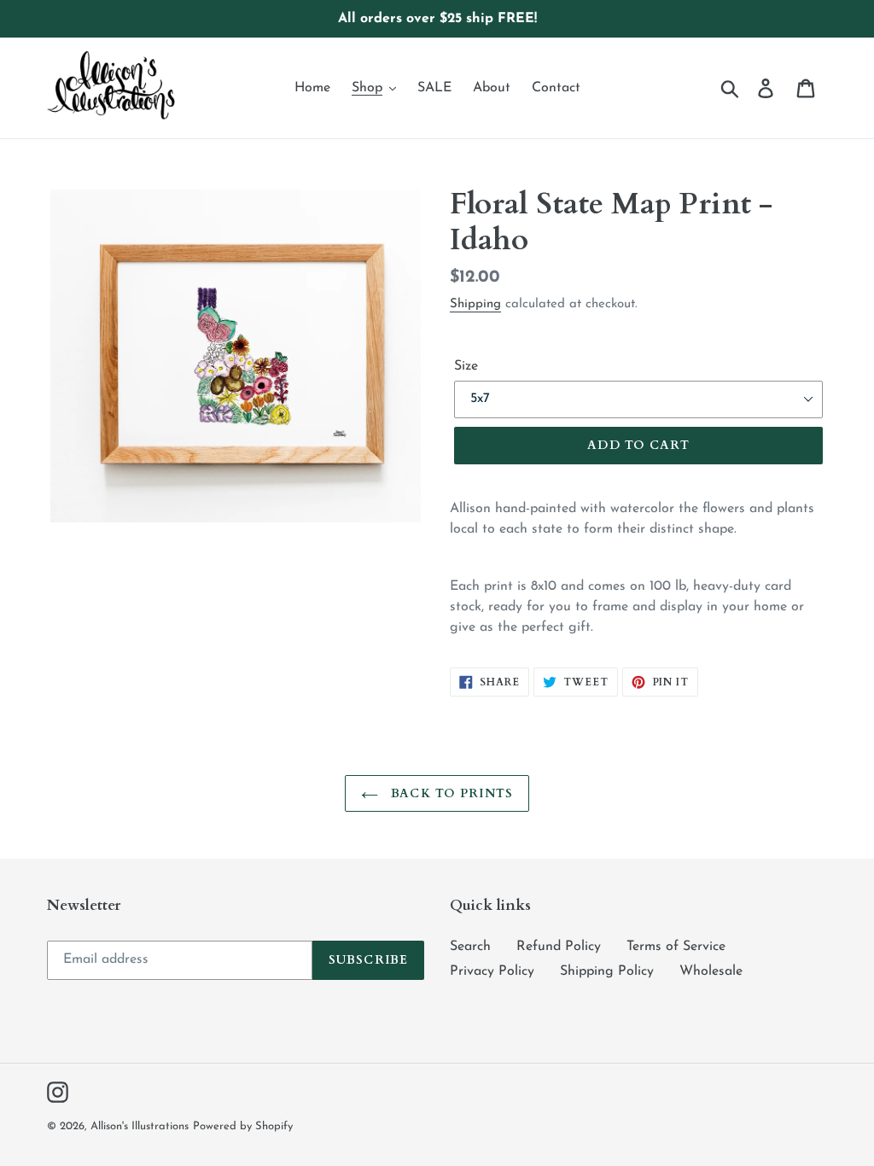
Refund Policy (558, 946)
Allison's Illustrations (139, 1126)
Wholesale (711, 971)
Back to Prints (450, 793)
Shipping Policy (607, 971)
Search (470, 946)
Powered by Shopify (243, 1126)
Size (466, 366)
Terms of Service (675, 946)
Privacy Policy (492, 971)
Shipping (475, 304)
